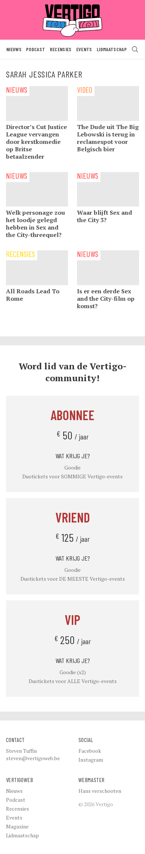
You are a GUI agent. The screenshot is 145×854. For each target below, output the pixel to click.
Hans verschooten (99, 790)
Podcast (35, 49)
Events (84, 49)
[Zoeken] (135, 49)
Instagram (90, 759)
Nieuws (14, 49)
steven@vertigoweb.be (33, 758)
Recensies (61, 49)
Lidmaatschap (112, 49)
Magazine (17, 826)
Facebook (89, 750)
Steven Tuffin (21, 750)
